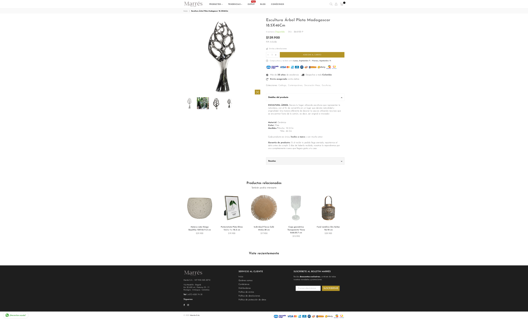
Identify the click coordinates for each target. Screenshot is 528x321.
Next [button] (259, 56)
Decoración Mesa (312, 85)
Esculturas (326, 85)
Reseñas (272, 160)
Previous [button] (186, 56)
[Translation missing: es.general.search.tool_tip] (331, 4)
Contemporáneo (295, 85)
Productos (215, 4)
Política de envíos (246, 291)
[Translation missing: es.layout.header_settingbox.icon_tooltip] (336, 4)
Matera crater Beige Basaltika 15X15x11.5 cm (200, 228)
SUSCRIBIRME (330, 288)
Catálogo (282, 85)
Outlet (251, 3)
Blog (263, 4)
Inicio (186, 11)
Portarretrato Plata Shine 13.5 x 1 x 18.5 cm (232, 228)
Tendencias (234, 4)
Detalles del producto (278, 97)
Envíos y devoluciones (278, 48)
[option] (223, 57)
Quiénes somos (245, 280)
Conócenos (277, 4)
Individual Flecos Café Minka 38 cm (264, 228)
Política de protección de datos (252, 299)
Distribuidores (245, 288)
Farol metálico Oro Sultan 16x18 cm (328, 228)
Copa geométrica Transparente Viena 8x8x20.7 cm (296, 229)
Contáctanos (244, 284)
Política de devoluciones (249, 295)
